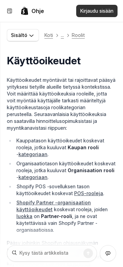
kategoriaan (32, 154)
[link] (32, 11)
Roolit (78, 35)
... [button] (62, 35)
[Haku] (88, 253)
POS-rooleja (88, 193)
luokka (24, 216)
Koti (48, 35)
